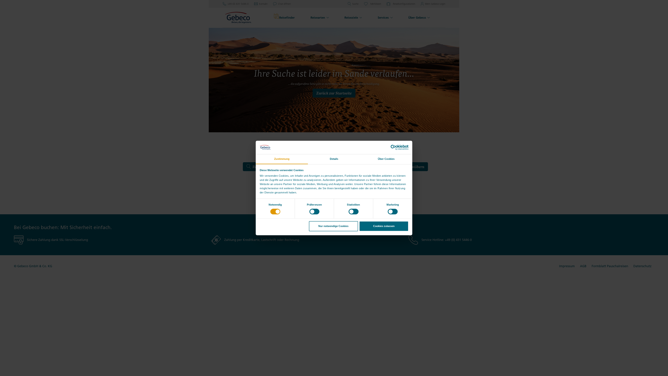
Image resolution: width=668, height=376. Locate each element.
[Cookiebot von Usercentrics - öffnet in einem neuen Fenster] (393, 147)
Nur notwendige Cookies (333, 226)
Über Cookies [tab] (386, 158)
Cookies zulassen (384, 226)
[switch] (314, 211)
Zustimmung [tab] (282, 158)
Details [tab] (334, 158)
